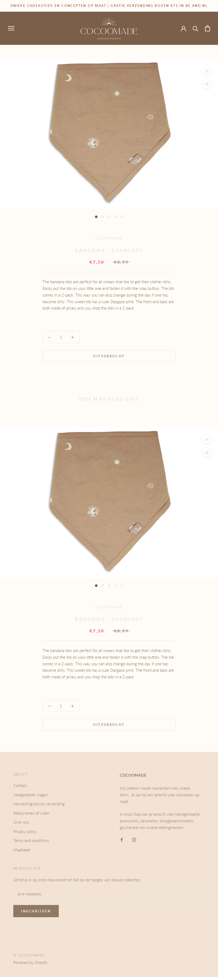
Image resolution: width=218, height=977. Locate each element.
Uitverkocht (109, 356)
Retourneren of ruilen (31, 813)
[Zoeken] (195, 28)
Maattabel (21, 849)
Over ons (21, 822)
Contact (20, 785)
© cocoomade (29, 955)
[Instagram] (134, 839)
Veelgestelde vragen (30, 794)
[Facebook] (122, 839)
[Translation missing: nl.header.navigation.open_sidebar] (11, 28)
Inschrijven (36, 911)
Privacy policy (25, 831)
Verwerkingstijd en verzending (39, 803)
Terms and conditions (31, 840)
